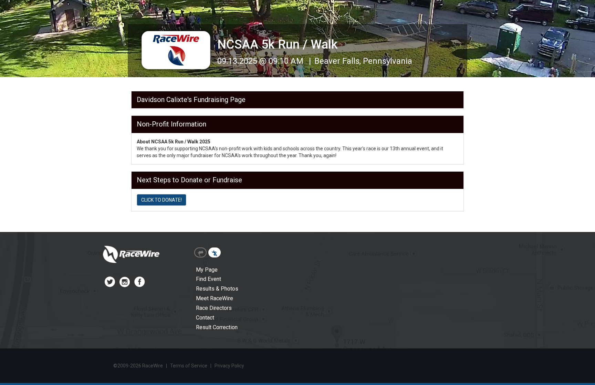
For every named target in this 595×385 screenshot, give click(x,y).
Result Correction (217, 327)
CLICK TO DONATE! (161, 200)
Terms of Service (188, 365)
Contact (205, 317)
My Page (207, 269)
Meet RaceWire (214, 298)
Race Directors (214, 308)
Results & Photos (217, 288)
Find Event (208, 279)
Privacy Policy (229, 365)
